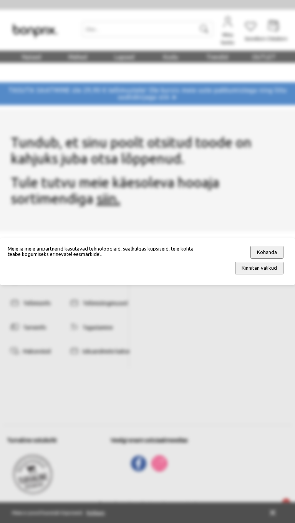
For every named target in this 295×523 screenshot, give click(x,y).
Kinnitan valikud (259, 268)
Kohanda (267, 252)
